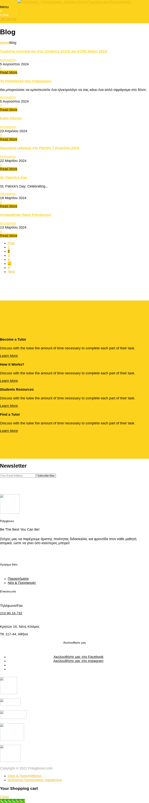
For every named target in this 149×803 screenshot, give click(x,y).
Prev (11, 243)
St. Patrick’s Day (13, 178)
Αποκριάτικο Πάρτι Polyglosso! (26, 215)
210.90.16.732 (11, 613)
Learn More (9, 356)
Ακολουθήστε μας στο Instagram (78, 661)
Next (11, 272)
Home (4, 43)
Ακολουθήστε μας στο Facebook (78, 657)
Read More (8, 72)
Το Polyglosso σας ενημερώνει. (26, 81)
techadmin (8, 60)
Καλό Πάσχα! (11, 118)
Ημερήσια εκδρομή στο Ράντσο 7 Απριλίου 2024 (39, 148)
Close (4, 797)
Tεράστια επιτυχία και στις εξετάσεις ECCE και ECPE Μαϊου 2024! (54, 51)
